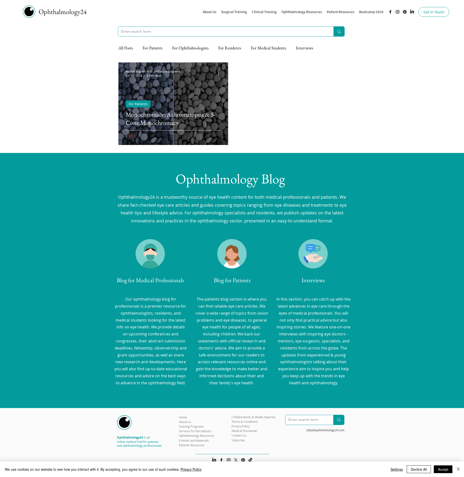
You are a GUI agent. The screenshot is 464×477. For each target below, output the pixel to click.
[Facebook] (390, 11)
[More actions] (220, 73)
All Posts (125, 48)
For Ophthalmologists (190, 48)
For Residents (229, 48)
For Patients (152, 48)
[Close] (458, 469)
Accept (443, 469)
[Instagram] (397, 11)
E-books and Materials (194, 440)
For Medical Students (268, 48)
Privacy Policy (191, 469)
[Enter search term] (339, 31)
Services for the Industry (195, 431)
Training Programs (191, 426)
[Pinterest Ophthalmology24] (243, 460)
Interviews (304, 48)
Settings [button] (397, 469)
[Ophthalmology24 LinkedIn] (412, 11)
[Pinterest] (404, 11)
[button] (301, 11)
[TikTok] (250, 460)
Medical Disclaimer (244, 431)
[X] (235, 460)
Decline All (419, 469)
